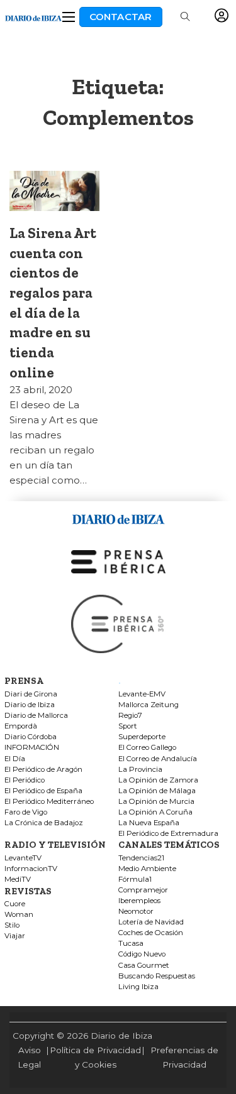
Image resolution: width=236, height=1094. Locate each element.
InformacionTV (30, 869)
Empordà (20, 726)
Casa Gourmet (143, 965)
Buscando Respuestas (156, 976)
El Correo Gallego (147, 747)
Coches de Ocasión (150, 933)
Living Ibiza (138, 987)
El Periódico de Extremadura (168, 833)
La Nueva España (148, 823)
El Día (14, 759)
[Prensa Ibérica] (118, 561)
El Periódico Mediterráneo (49, 801)
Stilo (12, 925)
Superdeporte (142, 737)
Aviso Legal (29, 1057)
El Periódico (24, 780)
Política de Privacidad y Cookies (95, 1057)
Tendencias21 (141, 858)
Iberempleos (139, 901)
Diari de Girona (30, 694)
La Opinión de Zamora (158, 780)
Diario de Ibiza (29, 705)
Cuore (14, 904)
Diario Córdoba (30, 737)
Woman (18, 915)
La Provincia (140, 769)
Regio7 (130, 715)
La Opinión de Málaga (157, 791)
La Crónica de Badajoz (43, 823)
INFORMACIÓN (31, 747)
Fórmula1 (135, 879)
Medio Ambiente (147, 869)
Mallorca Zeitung (148, 705)
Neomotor (136, 911)
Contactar (120, 17)
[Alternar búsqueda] (185, 17)
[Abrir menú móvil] (68, 17)
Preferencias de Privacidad (184, 1057)
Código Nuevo (142, 954)
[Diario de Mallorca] (118, 517)
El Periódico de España (43, 791)
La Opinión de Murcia (156, 801)
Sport (127, 726)
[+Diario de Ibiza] (33, 17)
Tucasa (130, 943)
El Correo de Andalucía (157, 759)
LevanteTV (23, 858)
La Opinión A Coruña (155, 812)
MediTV (17, 879)
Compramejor (143, 890)
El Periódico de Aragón (43, 769)
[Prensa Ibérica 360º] (118, 623)
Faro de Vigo (25, 812)
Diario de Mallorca (36, 715)
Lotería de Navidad (151, 922)
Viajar (14, 936)
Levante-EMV (142, 694)
